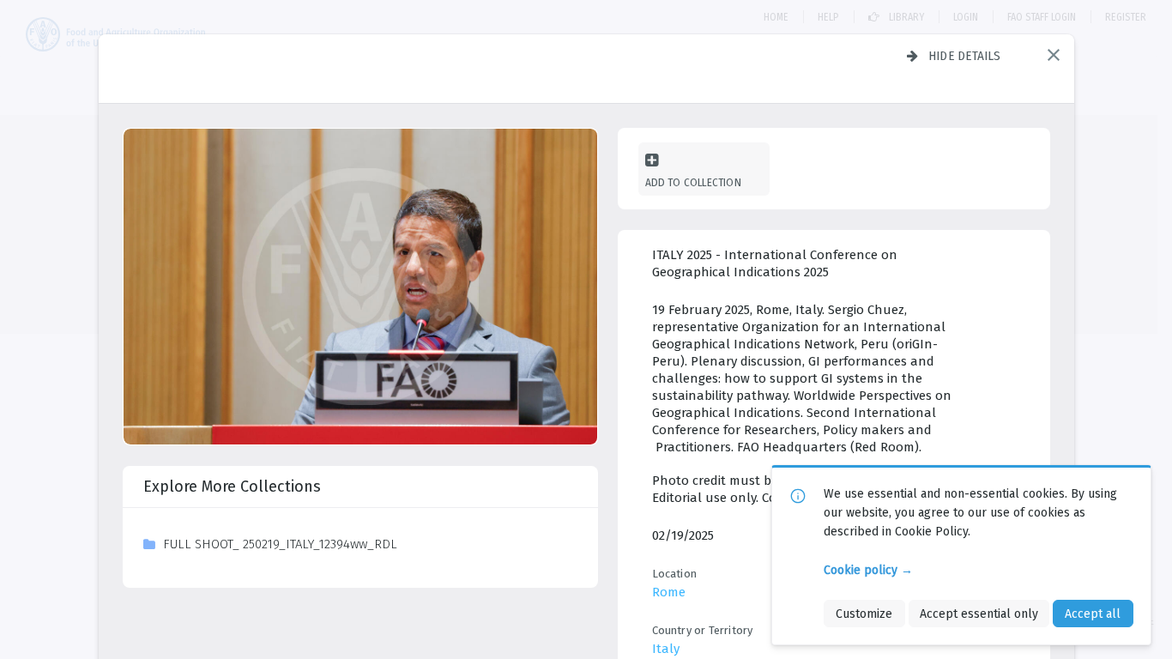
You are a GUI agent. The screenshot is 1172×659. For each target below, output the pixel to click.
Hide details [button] (964, 55)
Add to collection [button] (693, 182)
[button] (1053, 55)
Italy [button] (666, 648)
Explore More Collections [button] (232, 486)
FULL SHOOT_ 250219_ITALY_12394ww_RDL (280, 544)
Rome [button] (669, 592)
